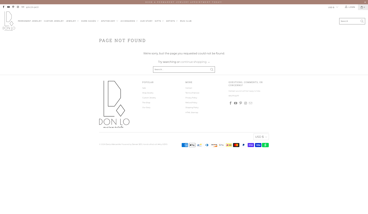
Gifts (158, 21)
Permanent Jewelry (30, 21)
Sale (144, 88)
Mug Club (186, 21)
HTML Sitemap (191, 112)
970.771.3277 (32, 7)
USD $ (331, 7)
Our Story (146, 21)
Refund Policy (191, 102)
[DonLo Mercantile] (9, 21)
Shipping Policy (192, 107)
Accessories (128, 21)
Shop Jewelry (147, 93)
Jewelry (71, 21)
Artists (171, 21)
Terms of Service (192, 93)
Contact (188, 88)
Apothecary (108, 21)
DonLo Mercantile (113, 144)
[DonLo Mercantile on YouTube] (8, 7)
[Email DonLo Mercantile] (22, 7)
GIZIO (164, 144)
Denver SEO (137, 144)
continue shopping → (195, 61)
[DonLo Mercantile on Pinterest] (13, 7)
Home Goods (89, 21)
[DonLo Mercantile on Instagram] (18, 7)
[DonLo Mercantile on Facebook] (3, 7)
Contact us (233, 91)
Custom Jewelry (54, 21)
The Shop (146, 102)
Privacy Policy (191, 98)
